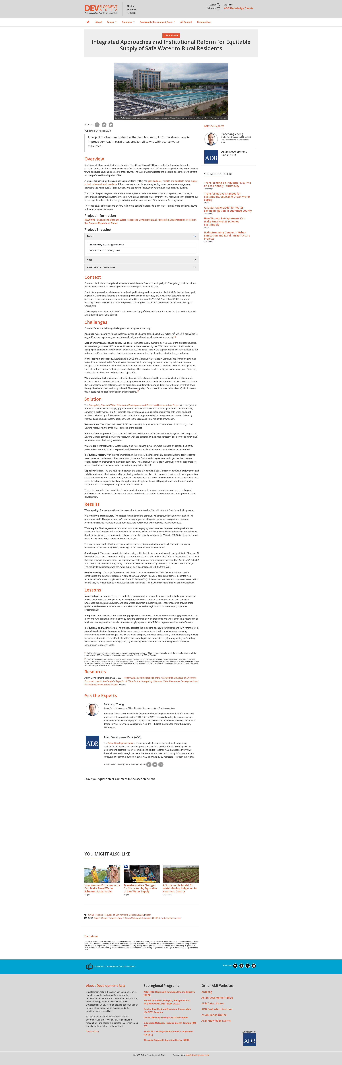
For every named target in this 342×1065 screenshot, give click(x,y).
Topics (110, 22)
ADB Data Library (212, 1003)
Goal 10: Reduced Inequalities (166, 918)
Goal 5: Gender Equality (105, 918)
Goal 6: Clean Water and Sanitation (134, 918)
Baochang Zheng (114, 704)
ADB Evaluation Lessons (216, 1009)
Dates (90, 236)
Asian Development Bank (120, 743)
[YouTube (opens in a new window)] (235, 965)
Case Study (171, 35)
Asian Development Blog (217, 997)
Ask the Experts (214, 126)
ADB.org (206, 992)
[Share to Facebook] (97, 124)
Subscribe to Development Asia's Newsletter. (114, 966)
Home (88, 22)
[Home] (126, 9)
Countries (127, 22)
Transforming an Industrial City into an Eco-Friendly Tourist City (227, 184)
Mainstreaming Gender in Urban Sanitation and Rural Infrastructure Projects (227, 235)
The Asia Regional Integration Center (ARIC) (167, 1039)
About (98, 22)
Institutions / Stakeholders (101, 267)
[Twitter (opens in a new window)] (247, 965)
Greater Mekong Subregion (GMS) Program (166, 1017)
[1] (175, 337)
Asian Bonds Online (214, 1015)
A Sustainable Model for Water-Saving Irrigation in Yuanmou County (180, 888)
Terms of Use (92, 1031)
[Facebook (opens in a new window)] (241, 965)
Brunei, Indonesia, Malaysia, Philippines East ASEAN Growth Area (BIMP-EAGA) (167, 1002)
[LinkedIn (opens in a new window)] (253, 965)
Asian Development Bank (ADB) (122, 737)
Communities (204, 22)
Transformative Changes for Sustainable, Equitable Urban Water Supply (140, 888)
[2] (138, 391)
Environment (122, 915)
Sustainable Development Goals (156, 22)
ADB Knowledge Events (238, 8)
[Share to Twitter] (111, 124)
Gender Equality (136, 915)
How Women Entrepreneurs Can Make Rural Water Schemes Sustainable (102, 888)
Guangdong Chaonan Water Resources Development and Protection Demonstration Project (134, 405)
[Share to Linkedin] (104, 124)
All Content (186, 22)
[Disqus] (141, 814)
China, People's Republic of (101, 915)
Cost (89, 259)
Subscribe (212, 8)
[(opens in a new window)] (148, 764)
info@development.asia (197, 1055)
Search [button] (213, 5)
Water (148, 915)
